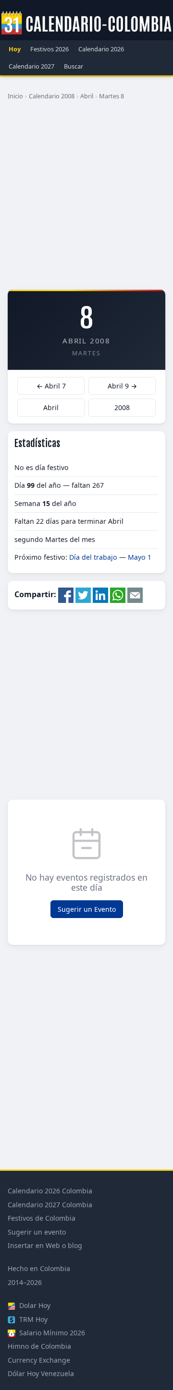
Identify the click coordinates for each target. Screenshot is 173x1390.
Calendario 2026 (101, 49)
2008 (122, 407)
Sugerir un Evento (87, 909)
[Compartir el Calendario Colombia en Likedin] (100, 594)
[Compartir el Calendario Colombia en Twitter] (83, 594)
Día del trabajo (93, 557)
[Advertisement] (86, 198)
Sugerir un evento (37, 1232)
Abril (86, 96)
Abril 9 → (122, 385)
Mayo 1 (139, 557)
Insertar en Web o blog (45, 1245)
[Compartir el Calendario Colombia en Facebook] (66, 594)
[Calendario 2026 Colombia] (86, 23)
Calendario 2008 (51, 96)
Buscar (73, 66)
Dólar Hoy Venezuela (41, 1373)
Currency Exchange (39, 1360)
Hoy (15, 49)
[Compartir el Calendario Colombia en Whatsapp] (117, 594)
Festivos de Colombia (41, 1218)
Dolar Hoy (33, 1305)
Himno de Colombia (39, 1346)
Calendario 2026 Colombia (50, 1190)
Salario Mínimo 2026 (51, 1332)
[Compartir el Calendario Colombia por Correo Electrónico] (135, 594)
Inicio (15, 96)
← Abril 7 (51, 385)
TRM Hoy (32, 1319)
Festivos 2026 (49, 49)
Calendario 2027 (31, 66)
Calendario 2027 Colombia (50, 1204)
